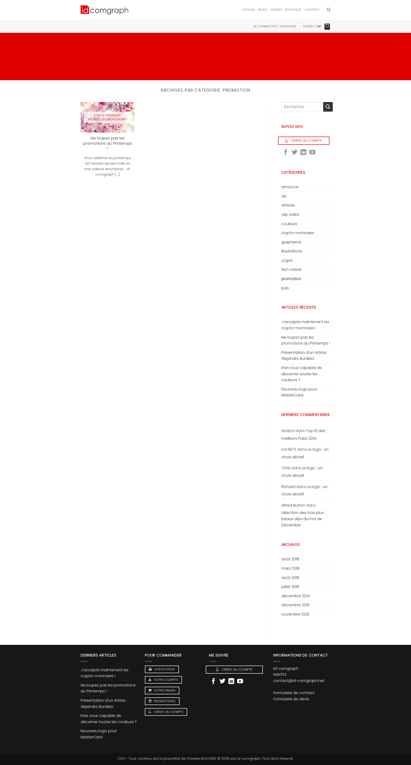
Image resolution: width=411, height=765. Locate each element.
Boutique (293, 10)
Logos (287, 260)
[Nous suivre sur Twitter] (295, 152)
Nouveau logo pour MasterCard (299, 392)
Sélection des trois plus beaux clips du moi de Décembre (302, 519)
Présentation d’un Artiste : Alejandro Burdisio (304, 355)
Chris (285, 468)
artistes (288, 205)
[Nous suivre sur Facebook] (286, 152)
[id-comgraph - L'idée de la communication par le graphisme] (104, 10)
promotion (291, 278)
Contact (312, 10)
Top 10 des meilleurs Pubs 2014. (303, 434)
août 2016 (290, 577)
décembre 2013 (295, 605)
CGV (121, 758)
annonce (289, 187)
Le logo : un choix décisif (302, 471)
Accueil (249, 10)
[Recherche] (328, 9)
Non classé (291, 269)
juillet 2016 (290, 586)
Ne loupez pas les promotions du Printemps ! (107, 143)
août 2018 (290, 559)
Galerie (276, 10)
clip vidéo (290, 214)
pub (285, 288)
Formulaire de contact (293, 693)
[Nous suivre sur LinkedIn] (303, 152)
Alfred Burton (293, 505)
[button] (274, 26)
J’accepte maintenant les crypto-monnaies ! (305, 325)
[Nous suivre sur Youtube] (312, 152)
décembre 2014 (295, 596)
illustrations (291, 251)
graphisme (291, 242)
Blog (263, 10)
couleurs (289, 224)
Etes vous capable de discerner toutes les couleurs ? (301, 374)
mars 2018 (290, 568)
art (284, 196)
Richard (288, 486)
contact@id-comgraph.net (298, 680)
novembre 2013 (295, 614)
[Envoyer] (328, 106)
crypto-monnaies (297, 233)
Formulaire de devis (291, 699)
